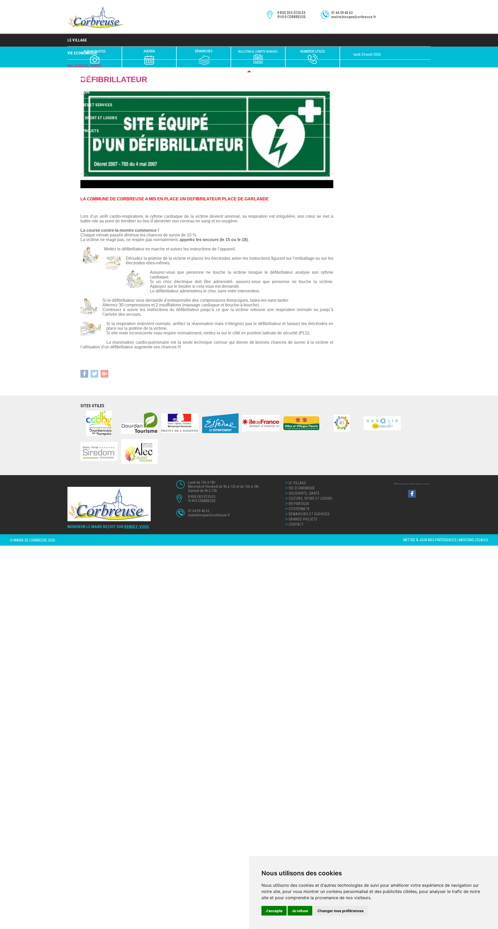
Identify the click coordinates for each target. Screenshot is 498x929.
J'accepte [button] (274, 911)
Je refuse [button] (300, 911)
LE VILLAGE (77, 40)
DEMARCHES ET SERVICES (89, 105)
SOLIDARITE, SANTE (304, 493)
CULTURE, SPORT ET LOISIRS (92, 118)
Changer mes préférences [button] (340, 911)
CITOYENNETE (79, 79)
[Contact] (313, 57)
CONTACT (75, 144)
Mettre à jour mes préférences (430, 540)
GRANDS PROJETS (83, 131)
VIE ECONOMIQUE (302, 488)
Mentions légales (473, 540)
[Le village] (94, 57)
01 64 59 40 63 (341, 13)
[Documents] (258, 57)
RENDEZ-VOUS (136, 526)
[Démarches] (204, 57)
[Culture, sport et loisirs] (149, 57)
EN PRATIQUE (78, 92)
